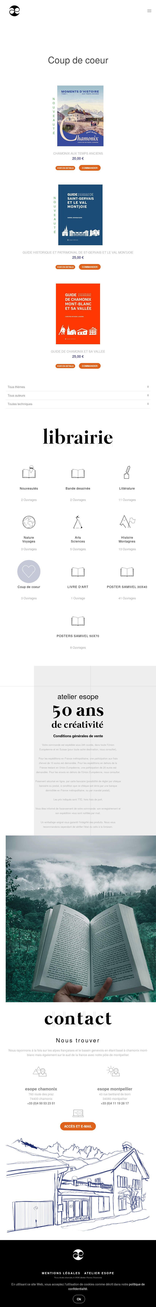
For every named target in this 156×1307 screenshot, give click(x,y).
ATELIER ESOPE (99, 1273)
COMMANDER (90, 168)
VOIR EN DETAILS (65, 168)
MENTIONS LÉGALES (61, 1273)
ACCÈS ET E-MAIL (78, 1126)
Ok (79, 1299)
